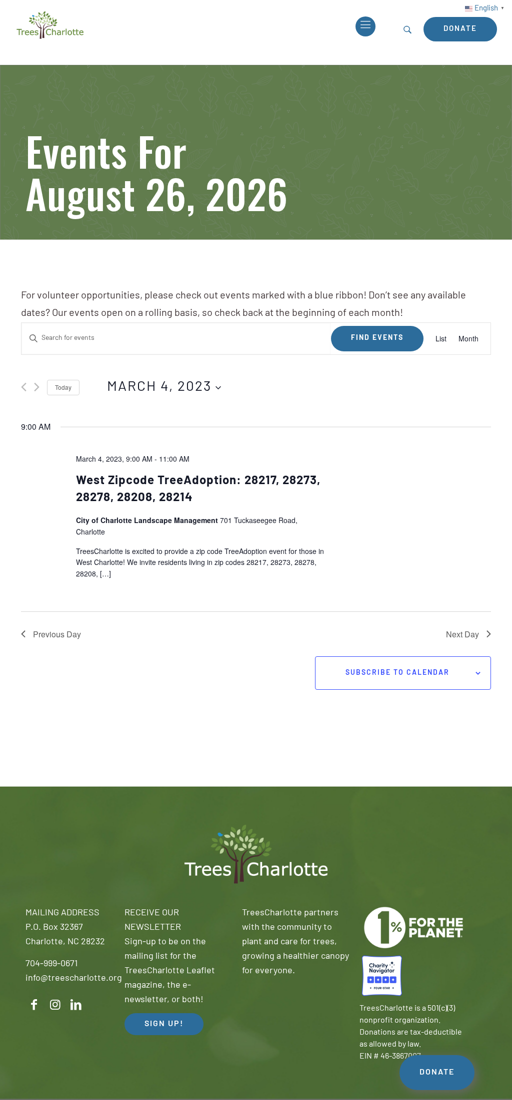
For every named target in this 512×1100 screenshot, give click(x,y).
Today (63, 387)
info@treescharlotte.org (74, 978)
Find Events (377, 338)
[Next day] (37, 387)
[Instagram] (55, 1005)
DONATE (437, 1073)
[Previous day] (23, 387)
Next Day (462, 634)
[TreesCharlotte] (50, 25)
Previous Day (57, 634)
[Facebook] (34, 1005)
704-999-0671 (52, 964)
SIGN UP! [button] (164, 1024)
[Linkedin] (76, 1005)
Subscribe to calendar (398, 673)
